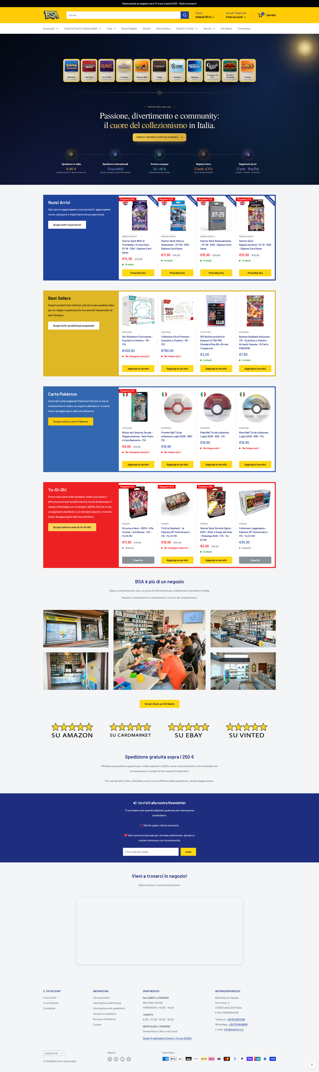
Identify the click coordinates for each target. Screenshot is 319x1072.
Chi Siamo (226, 28)
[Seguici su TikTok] (128, 1059)
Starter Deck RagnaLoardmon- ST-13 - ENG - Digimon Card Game (255, 244)
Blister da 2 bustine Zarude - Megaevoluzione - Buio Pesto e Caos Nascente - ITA (137, 436)
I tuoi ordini (49, 997)
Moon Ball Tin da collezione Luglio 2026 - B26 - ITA (253, 434)
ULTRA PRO (205, 332)
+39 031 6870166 (236, 1019)
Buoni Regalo (129, 28)
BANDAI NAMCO (129, 236)
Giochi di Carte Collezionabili (80, 28)
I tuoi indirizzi (50, 1002)
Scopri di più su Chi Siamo (159, 703)
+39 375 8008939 (238, 1024)
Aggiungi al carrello (138, 368)
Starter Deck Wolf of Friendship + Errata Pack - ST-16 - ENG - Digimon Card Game (136, 246)
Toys (109, 28)
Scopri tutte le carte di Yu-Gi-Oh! (72, 527)
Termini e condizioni (104, 1013)
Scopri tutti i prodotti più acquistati (73, 325)
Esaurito (138, 560)
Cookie (97, 1024)
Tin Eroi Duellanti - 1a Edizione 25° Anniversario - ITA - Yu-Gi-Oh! (176, 532)
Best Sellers (163, 28)
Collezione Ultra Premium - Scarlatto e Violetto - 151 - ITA (175, 340)
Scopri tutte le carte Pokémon (70, 421)
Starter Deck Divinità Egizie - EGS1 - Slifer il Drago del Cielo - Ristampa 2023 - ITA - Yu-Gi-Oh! (216, 534)
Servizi (207, 28)
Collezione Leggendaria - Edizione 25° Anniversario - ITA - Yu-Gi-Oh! (254, 532)
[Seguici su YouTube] (122, 1059)
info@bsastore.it (233, 1029)
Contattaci (244, 28)
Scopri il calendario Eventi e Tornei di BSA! (167, 1038)
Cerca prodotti (101, 997)
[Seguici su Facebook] (109, 1059)
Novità (147, 28)
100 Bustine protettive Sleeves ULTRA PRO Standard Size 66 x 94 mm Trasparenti (214, 342)
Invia (188, 851)
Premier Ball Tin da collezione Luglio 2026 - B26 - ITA (177, 436)
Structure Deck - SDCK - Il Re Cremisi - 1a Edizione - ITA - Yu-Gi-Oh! (138, 532)
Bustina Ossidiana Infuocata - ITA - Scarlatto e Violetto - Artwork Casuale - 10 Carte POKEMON (255, 342)
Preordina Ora (138, 272)
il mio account (234, 16)
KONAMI (126, 523)
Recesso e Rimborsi (104, 1019)
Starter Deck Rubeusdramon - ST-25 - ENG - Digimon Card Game (215, 244)
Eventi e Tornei (185, 28)
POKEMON (127, 332)
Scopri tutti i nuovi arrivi (67, 224)
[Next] (275, 238)
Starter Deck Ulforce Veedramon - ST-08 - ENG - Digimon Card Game (175, 244)
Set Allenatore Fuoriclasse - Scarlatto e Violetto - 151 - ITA (137, 340)
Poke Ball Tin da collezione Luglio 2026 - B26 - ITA (214, 434)
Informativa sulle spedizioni (109, 1008)
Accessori (49, 28)
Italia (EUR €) (51, 1053)
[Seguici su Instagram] (116, 1059)
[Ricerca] (185, 15)
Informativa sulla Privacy (107, 1002)
